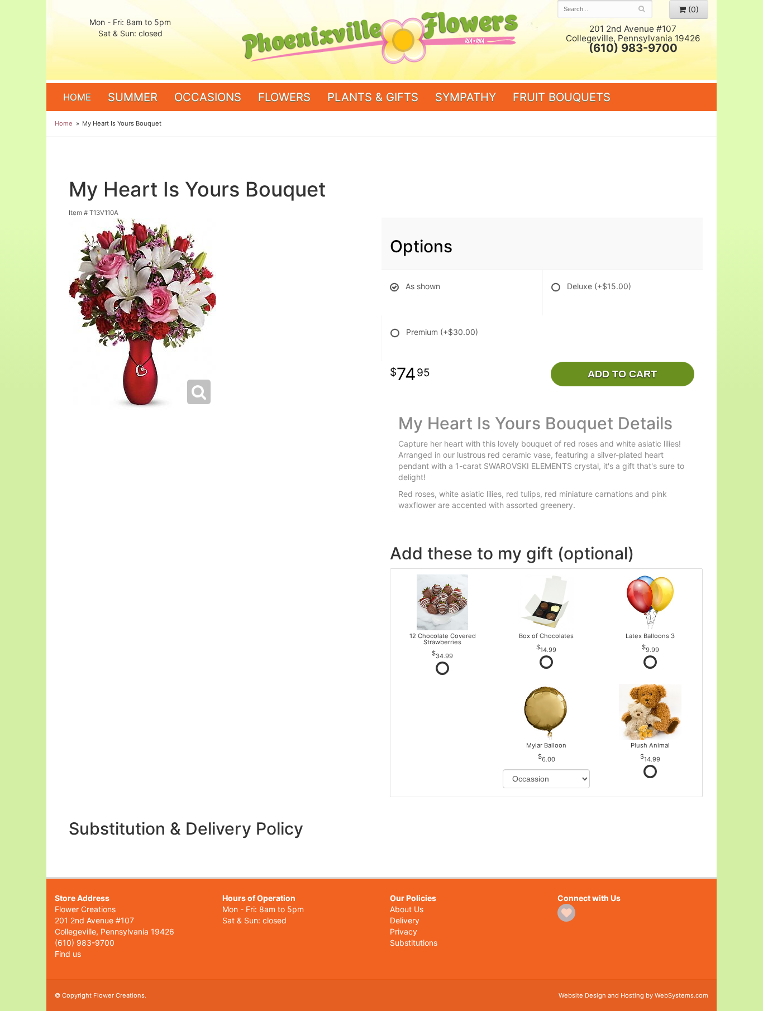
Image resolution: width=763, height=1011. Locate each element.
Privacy (403, 931)
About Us (406, 909)
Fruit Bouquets (562, 97)
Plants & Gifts (372, 97)
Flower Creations (381, 40)
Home (77, 97)
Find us (68, 954)
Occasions (207, 97)
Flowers (284, 97)
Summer (133, 97)
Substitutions (413, 942)
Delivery (404, 920)
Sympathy (465, 97)
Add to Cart (622, 374)
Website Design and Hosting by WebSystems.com (633, 995)
